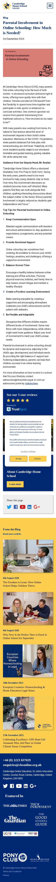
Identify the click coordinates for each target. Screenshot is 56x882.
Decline (37, 459)
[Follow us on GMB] (37, 507)
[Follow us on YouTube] (22, 507)
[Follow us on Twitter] (9, 507)
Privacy (6, 875)
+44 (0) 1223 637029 (16, 760)
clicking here (31, 383)
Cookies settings (28, 452)
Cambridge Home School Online (14, 5)
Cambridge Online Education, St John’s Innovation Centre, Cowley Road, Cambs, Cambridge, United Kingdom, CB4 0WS (28, 775)
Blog (5, 17)
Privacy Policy (14, 435)
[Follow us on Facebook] (16, 507)
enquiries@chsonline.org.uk (22, 765)
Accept (18, 459)
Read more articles (12, 534)
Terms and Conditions (12, 871)
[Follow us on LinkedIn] (29, 507)
